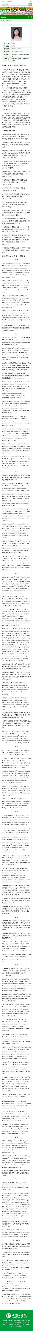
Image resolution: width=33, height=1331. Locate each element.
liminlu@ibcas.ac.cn (17, 51)
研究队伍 (9, 20)
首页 (4, 20)
